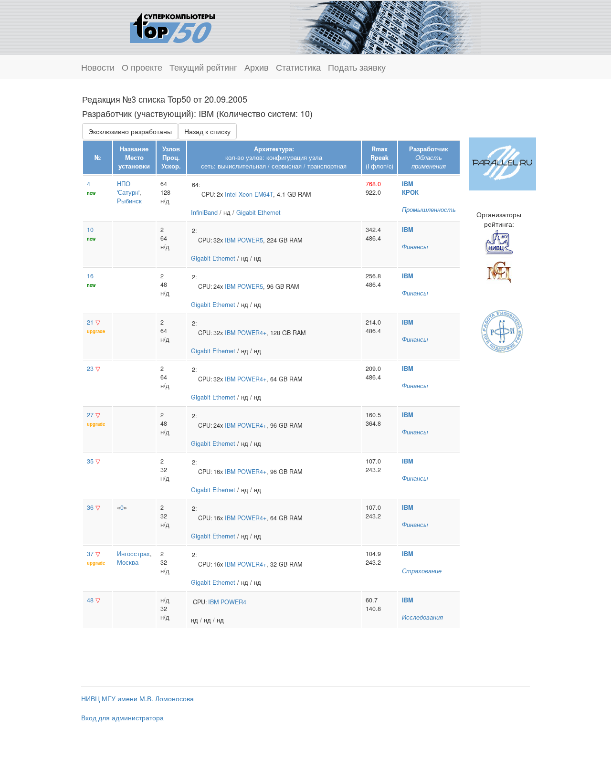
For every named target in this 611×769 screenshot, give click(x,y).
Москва (127, 562)
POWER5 (250, 240)
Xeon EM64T (256, 194)
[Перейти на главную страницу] (172, 26)
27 (90, 415)
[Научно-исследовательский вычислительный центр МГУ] (499, 242)
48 (90, 600)
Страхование (422, 571)
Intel (231, 194)
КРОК (410, 192)
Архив (256, 67)
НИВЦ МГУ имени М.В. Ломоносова (137, 698)
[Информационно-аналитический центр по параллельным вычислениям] (502, 163)
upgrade (96, 331)
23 (90, 368)
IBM (407, 183)
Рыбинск (129, 201)
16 (90, 276)
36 (90, 507)
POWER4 (233, 602)
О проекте (142, 67)
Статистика (298, 67)
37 (90, 553)
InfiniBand (204, 212)
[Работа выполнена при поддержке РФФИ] (502, 330)
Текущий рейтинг (203, 67)
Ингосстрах (133, 553)
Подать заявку (357, 67)
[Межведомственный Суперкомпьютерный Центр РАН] (499, 270)
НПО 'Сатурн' (128, 188)
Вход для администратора (122, 717)
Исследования (422, 617)
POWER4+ (251, 332)
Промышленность (429, 209)
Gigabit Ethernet (258, 212)
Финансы (415, 246)
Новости (98, 67)
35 (90, 461)
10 (90, 229)
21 (90, 322)
